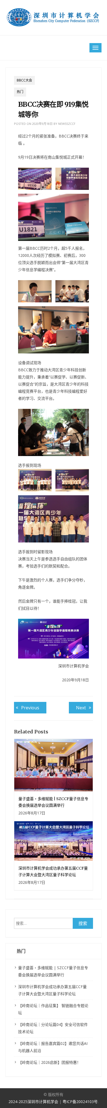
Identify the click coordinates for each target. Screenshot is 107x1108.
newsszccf (66, 124)
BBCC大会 (24, 80)
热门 (20, 91)
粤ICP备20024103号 (80, 1101)
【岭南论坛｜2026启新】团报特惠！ (49, 1062)
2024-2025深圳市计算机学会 (34, 1101)
